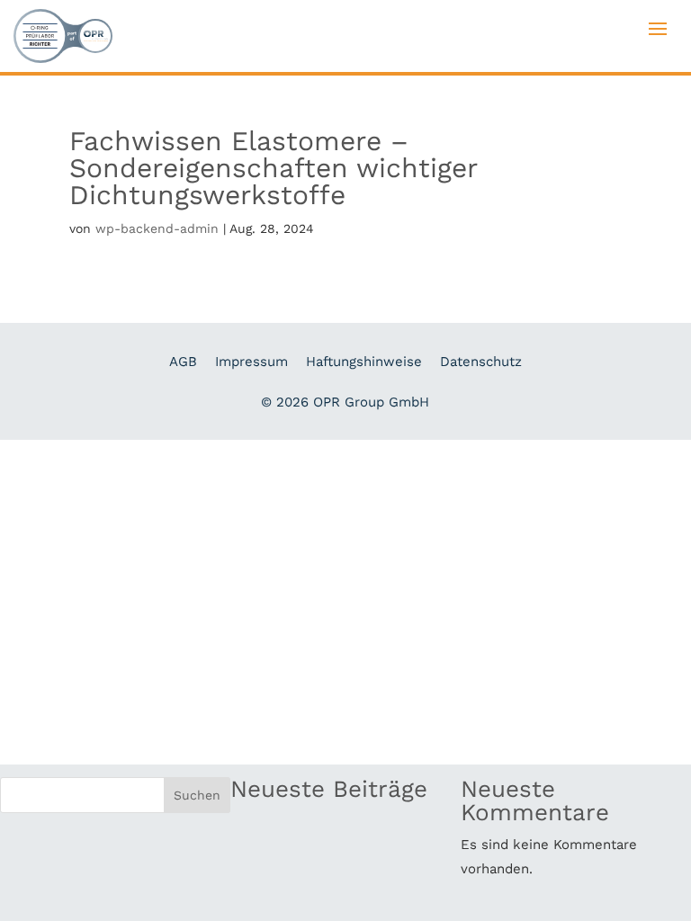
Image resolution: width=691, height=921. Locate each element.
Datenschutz (481, 361)
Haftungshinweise (364, 361)
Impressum (251, 361)
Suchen (197, 795)
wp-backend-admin (157, 228)
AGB (183, 361)
